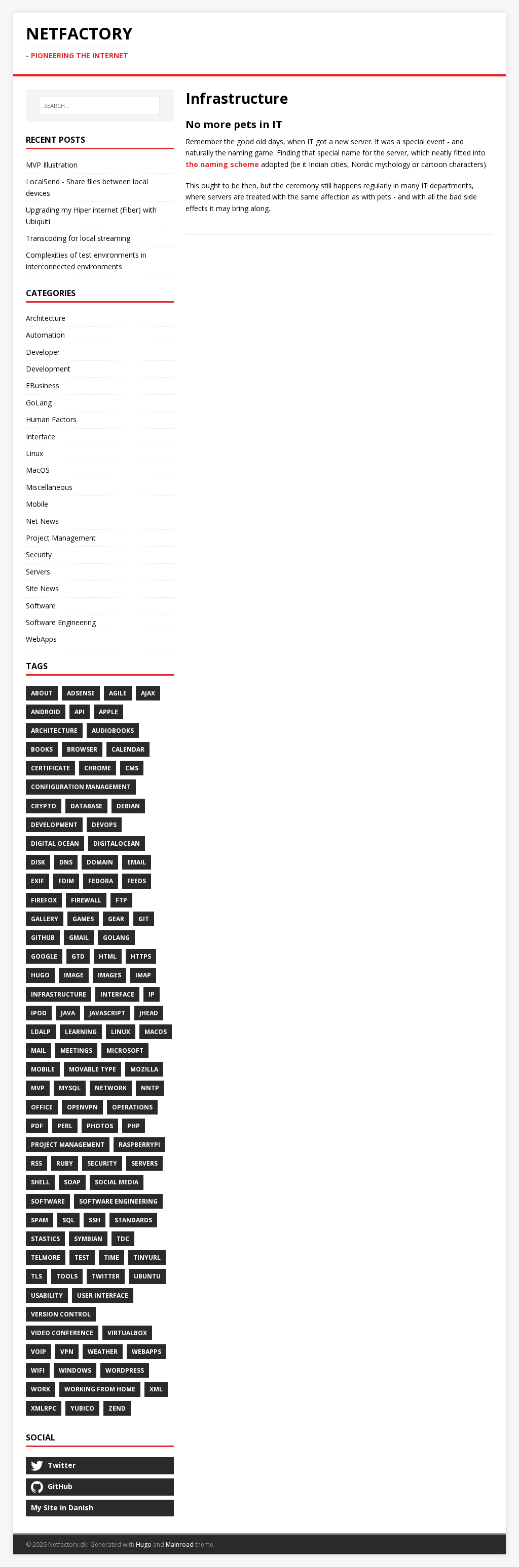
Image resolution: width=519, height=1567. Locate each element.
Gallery (44, 919)
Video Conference (62, 1333)
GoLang (39, 402)
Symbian (88, 1238)
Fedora (100, 881)
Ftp (121, 900)
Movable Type (92, 1069)
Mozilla (144, 1069)
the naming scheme (222, 164)
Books (42, 749)
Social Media (116, 1182)
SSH (94, 1220)
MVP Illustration (52, 165)
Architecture (45, 318)
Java (68, 1013)
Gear (116, 919)
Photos (100, 1126)
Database (86, 806)
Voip (38, 1351)
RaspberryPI (139, 1144)
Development (48, 369)
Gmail (79, 937)
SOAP (72, 1182)
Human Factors (51, 419)
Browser (82, 749)
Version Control (61, 1314)
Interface (40, 436)
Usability (47, 1295)
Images (109, 975)
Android (45, 712)
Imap (143, 975)
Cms (131, 768)
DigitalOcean (116, 843)
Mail (38, 1050)
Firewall (86, 900)
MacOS (38, 470)
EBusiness (42, 385)
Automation (45, 335)
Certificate (50, 768)
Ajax (148, 693)
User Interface (102, 1295)
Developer (43, 352)
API (80, 712)
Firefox (44, 900)
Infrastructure (58, 994)
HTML (108, 956)
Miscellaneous (49, 487)
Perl (64, 1126)
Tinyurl (147, 1257)
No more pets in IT (234, 124)
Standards (133, 1220)
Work (40, 1389)
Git (143, 919)
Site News (42, 588)
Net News (42, 521)
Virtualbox (127, 1333)
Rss (36, 1163)
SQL (68, 1220)
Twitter (106, 1276)
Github (43, 937)
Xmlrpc (43, 1408)
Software (41, 605)
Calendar (128, 749)
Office (42, 1107)
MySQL (70, 1088)
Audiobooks (113, 730)
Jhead (148, 1013)
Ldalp (41, 1031)
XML (156, 1389)
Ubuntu (147, 1276)
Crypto (43, 806)
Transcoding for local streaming (78, 238)
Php (133, 1126)
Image (74, 975)
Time (111, 1257)
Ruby (64, 1163)
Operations (132, 1107)
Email (136, 862)
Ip (152, 994)
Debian (128, 806)
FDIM (66, 881)
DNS (65, 862)
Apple (108, 712)
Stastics (45, 1238)
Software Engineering (61, 622)
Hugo (40, 975)
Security (39, 554)
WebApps (41, 639)
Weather (103, 1351)
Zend (117, 1408)
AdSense (81, 693)
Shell (40, 1182)
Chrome (97, 768)
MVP (38, 1088)
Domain (100, 862)
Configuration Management (81, 786)
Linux (34, 453)
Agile (118, 693)
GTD (78, 956)
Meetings (76, 1050)
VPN (66, 1351)
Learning (81, 1031)
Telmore (45, 1257)
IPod (39, 1013)
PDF (37, 1126)
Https (141, 956)
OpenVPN (82, 1107)
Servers (38, 571)
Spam (39, 1220)
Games (83, 919)
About (42, 693)
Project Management (61, 538)
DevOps (104, 824)
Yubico (82, 1408)
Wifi (38, 1370)
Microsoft (124, 1050)
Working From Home (99, 1389)
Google (44, 956)
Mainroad (180, 1544)
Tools (67, 1276)
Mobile (37, 504)
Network (111, 1088)
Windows (75, 1370)
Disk (38, 862)
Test (82, 1257)
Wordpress (124, 1370)
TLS (36, 1276)
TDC (123, 1238)
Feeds (136, 881)
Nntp (150, 1088)
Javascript (107, 1013)
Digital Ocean (55, 843)
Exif (37, 881)
